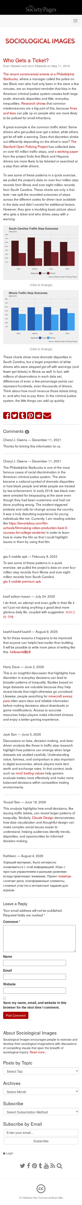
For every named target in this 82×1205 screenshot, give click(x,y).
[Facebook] (28, 1165)
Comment (11, 921)
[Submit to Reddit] (38, 416)
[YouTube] (46, 1165)
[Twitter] (22, 1165)
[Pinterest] (34, 1165)
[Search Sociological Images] (59, 1165)
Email (7, 970)
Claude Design (43, 817)
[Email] (47, 416)
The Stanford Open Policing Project (40, 144)
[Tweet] (14, 416)
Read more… (39, 1052)
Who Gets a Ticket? (26, 60)
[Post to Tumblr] (22, 416)
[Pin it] (30, 416)
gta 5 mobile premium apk (22, 581)
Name (7, 956)
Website (9, 984)
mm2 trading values (30, 773)
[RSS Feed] (52, 1165)
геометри (64, 876)
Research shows (33, 103)
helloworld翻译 (20, 651)
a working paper (66, 151)
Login (9, 1153)
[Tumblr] (40, 1165)
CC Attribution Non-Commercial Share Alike (41, 1197)
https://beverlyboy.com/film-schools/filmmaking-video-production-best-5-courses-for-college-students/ (35, 528)
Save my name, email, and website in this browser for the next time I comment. (34, 1005)
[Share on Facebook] (6, 416)
